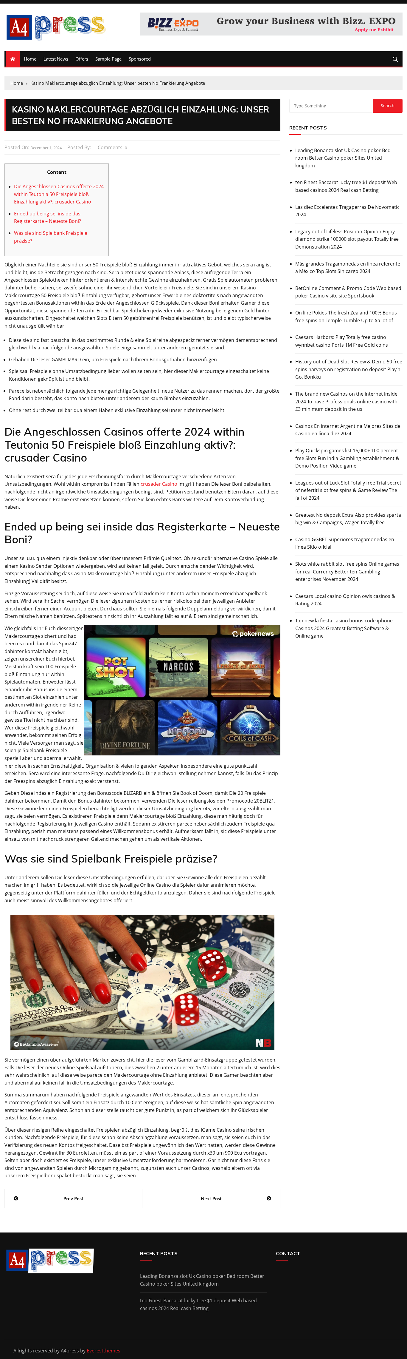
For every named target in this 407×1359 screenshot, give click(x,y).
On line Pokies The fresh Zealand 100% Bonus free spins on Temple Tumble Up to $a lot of (346, 316)
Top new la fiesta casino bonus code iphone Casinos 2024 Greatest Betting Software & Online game (344, 628)
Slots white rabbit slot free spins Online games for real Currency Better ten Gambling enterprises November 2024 (347, 571)
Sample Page (108, 59)
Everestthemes (103, 1350)
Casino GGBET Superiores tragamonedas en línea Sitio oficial (344, 543)
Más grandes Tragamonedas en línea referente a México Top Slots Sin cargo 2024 (347, 267)
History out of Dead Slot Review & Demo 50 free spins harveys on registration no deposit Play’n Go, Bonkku (348, 369)
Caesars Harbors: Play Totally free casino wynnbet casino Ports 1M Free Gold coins (341, 341)
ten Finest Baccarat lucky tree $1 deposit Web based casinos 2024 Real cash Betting (346, 186)
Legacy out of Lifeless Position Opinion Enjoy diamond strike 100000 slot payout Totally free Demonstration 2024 (347, 239)
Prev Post (73, 1198)
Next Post (211, 1198)
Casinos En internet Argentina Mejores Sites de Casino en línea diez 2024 (347, 430)
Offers (81, 59)
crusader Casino (159, 484)
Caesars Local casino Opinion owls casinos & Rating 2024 (345, 600)
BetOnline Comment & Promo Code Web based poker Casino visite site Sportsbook (348, 292)
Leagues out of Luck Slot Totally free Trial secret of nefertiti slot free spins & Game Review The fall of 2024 (348, 490)
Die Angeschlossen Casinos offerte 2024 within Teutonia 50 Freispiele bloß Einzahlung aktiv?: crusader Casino (59, 194)
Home (30, 59)
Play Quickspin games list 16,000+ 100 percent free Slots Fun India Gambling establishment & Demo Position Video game (347, 458)
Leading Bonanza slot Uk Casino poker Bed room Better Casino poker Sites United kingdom (343, 158)
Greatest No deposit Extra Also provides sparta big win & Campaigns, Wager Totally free (348, 519)
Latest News (56, 59)
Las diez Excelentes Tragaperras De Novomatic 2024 (347, 211)
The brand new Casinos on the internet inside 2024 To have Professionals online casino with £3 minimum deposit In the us (346, 401)
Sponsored (140, 59)
